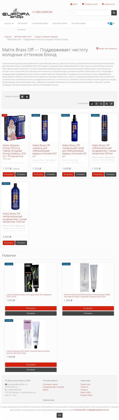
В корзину (8, 174)
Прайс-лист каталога (108, 48)
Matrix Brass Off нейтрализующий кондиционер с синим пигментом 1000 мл (15, 217)
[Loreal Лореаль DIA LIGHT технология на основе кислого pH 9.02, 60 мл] (31, 334)
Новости (84, 387)
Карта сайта (86, 392)
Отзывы (84, 389)
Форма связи (86, 395)
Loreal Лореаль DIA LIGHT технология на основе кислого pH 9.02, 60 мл (28, 352)
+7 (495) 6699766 (42, 12)
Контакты (22, 29)
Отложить (21, 174)
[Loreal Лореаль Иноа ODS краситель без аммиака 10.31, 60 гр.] (31, 277)
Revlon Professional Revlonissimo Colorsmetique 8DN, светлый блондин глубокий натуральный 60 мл (87, 295)
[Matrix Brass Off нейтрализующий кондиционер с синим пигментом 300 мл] (104, 128)
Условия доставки (40, 23)
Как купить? (23, 23)
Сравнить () (109, 4)
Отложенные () (90, 4)
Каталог (8, 23)
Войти (74, 4)
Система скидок (79, 23)
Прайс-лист (86, 384)
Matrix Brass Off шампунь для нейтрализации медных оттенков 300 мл (45, 151)
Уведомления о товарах (53, 387)
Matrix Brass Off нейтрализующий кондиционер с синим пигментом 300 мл (104, 149)
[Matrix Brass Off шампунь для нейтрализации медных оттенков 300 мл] (44, 128)
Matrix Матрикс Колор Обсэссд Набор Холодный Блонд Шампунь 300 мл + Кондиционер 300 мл (14, 152)
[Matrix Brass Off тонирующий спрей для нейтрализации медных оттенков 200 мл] (74, 128)
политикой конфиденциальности (91, 409)
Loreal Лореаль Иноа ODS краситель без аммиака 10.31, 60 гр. (28, 295)
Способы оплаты (59, 23)
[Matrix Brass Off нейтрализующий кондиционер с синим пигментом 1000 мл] (14, 196)
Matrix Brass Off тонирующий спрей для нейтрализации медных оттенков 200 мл (74, 151)
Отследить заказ (50, 384)
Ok (59, 415)
